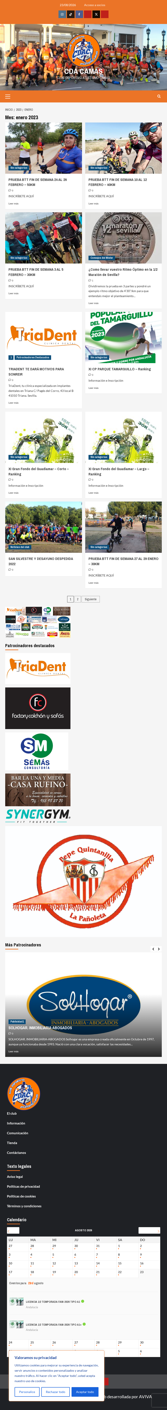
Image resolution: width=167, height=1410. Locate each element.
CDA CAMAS (83, 71)
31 (98, 1246)
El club (12, 1113)
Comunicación (17, 1133)
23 (142, 1272)
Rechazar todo (55, 1392)
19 (54, 1272)
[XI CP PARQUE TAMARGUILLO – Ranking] (123, 337)
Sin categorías (18, 168)
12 (54, 1263)
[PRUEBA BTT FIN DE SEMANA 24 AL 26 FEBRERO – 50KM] (43, 148)
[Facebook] (79, 14)
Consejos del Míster (101, 258)
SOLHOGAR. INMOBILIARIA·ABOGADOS (40, 1028)
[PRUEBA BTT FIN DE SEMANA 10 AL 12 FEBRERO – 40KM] (123, 148)
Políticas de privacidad (23, 1186)
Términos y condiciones (24, 1206)
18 (32, 1272)
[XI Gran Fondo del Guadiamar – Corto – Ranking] (43, 437)
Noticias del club (19, 547)
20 (76, 1272)
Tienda (12, 1143)
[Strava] (88, 14)
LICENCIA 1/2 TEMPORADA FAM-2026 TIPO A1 (53, 1302)
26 (54, 1342)
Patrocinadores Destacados (33, 357)
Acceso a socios (94, 5)
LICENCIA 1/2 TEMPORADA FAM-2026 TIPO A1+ (54, 1325)
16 (142, 1263)
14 (98, 1263)
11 (32, 1263)
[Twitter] (96, 14)
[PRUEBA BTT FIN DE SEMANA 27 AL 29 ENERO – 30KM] (123, 527)
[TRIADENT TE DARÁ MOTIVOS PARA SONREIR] (43, 337)
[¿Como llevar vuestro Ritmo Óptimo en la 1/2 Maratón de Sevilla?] (123, 238)
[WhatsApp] (105, 14)
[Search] (159, 96)
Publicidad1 (17, 1021)
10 (10, 1263)
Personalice (27, 1392)
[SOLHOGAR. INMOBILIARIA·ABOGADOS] (83, 1004)
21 (98, 1272)
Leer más (13, 203)
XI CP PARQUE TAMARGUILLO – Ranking (120, 368)
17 (10, 1272)
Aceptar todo (85, 1392)
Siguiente (91, 599)
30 (76, 1246)
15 (120, 1263)
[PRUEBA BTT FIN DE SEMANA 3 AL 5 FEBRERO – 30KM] (43, 238)
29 (54, 1246)
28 (32, 1246)
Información (16, 1123)
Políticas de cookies (21, 1196)
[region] (56, 1375)
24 (10, 1342)
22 (120, 1272)
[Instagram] (62, 14)
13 (76, 1263)
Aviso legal (15, 1177)
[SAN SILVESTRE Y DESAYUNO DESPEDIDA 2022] (43, 527)
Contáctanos (16, 1153)
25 (32, 1342)
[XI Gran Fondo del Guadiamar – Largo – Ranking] (123, 437)
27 (10, 1246)
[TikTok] (71, 14)
